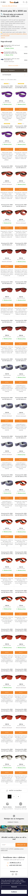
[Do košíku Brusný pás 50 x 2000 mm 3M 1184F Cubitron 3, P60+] (21, 109)
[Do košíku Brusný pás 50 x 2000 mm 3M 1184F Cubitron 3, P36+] (7, 109)
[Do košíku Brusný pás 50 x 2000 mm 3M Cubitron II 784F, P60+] (21, 266)
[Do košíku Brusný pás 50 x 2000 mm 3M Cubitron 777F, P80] (21, 536)
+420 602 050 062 (15, 865)
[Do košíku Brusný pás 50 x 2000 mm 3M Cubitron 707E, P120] (7, 692)
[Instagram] (16, 874)
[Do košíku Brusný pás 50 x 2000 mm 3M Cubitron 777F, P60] (7, 536)
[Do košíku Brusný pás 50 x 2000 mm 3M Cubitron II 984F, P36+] (21, 149)
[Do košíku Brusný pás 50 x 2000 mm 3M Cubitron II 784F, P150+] (7, 343)
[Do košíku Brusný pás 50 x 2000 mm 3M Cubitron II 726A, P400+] (7, 498)
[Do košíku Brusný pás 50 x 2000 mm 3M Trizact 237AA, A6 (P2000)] (7, 772)
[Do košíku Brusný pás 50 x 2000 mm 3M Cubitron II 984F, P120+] (7, 228)
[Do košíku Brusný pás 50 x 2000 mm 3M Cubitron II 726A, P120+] (21, 382)
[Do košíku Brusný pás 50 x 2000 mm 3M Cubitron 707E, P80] (7, 652)
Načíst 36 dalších (15, 790)
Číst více (3, 37)
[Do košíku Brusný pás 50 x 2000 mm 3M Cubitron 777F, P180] (21, 614)
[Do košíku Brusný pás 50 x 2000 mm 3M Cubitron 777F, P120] (21, 575)
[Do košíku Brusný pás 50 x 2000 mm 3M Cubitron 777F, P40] (21, 498)
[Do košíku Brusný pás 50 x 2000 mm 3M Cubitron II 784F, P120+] (21, 305)
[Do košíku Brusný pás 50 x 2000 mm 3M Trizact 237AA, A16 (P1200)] (21, 772)
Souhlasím (14, 892)
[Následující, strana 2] (14, 796)
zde (20, 883)
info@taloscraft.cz (15, 863)
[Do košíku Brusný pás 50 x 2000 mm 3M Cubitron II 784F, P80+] (7, 305)
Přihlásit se (21, 845)
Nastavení (14, 887)
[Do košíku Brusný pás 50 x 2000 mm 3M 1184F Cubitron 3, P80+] (7, 149)
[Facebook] (13, 874)
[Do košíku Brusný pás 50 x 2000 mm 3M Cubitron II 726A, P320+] (21, 459)
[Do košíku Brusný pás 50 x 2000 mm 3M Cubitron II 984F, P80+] (21, 189)
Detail (7, 189)
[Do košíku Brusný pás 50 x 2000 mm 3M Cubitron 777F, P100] (7, 575)
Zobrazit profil (13, 822)
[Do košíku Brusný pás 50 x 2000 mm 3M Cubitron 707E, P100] (21, 652)
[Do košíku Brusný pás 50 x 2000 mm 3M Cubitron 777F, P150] (7, 613)
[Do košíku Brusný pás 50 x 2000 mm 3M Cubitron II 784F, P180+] (21, 343)
